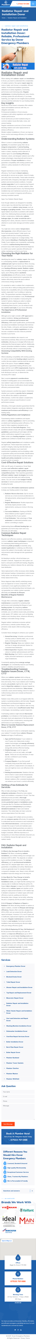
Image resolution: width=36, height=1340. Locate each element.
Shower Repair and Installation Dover (19, 987)
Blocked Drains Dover (14, 977)
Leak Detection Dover (14, 971)
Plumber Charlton (12, 1068)
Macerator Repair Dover (15, 998)
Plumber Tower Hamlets (14, 1063)
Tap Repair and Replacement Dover (18, 993)
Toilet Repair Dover (13, 982)
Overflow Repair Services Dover (17, 1036)
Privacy (23, 1338)
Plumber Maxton (12, 1073)
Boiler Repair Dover (13, 1052)
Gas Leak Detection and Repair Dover (17, 1019)
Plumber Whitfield (12, 1079)
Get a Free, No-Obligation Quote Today (18, 1136)
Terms (28, 1338)
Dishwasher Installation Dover (16, 1031)
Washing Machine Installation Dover (18, 1026)
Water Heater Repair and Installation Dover (19, 1012)
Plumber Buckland (12, 1058)
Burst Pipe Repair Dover (14, 1047)
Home (3, 18)
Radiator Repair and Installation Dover (17, 1004)
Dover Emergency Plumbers (21, 1336)
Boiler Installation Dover (14, 1042)
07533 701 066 (23, 4)
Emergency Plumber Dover (15, 966)
